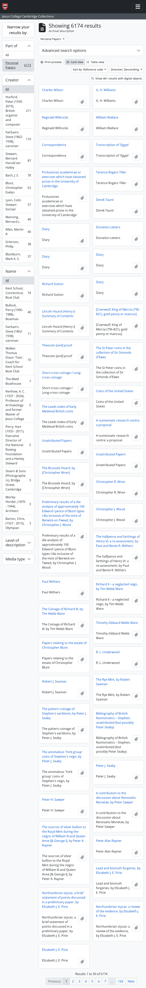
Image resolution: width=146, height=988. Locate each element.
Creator (12, 80)
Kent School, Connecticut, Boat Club (18, 293)
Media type (15, 559)
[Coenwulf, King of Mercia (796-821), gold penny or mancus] (118, 311)
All (7, 55)
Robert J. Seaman (54, 681)
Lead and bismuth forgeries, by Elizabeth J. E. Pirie (118, 870)
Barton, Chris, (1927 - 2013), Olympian (18, 523)
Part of (11, 45)
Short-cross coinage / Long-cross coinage (61, 375)
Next (131, 981)
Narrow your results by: (18, 29)
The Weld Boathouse (18, 381)
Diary (46, 229)
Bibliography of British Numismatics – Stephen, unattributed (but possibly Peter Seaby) (115, 720)
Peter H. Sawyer (53, 799)
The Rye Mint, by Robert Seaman (113, 681)
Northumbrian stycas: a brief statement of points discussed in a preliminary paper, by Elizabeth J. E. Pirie (63, 900)
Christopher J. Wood (110, 509)
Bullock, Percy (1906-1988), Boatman (18, 312)
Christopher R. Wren (110, 482)
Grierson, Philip (18, 244)
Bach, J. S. (18, 176)
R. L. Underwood (108, 652)
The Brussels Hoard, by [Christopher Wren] (58, 470)
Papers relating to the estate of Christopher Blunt (64, 645)
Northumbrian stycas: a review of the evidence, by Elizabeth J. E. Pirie (118, 911)
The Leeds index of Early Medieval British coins (59, 409)
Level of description (15, 542)
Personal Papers (18, 65)
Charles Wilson (52, 90)
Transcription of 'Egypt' (112, 145)
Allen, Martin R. (18, 231)
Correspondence (54, 145)
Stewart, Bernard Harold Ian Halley (18, 161)
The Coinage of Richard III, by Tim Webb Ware (62, 611)
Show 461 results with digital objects (118, 78)
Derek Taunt (105, 200)
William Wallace (107, 117)
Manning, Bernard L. (18, 219)
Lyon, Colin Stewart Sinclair (18, 204)
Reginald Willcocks (55, 117)
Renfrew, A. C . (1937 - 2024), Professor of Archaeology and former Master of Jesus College (18, 405)
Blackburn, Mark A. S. (18, 256)
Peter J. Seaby (105, 766)
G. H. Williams (106, 90)
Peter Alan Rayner (109, 841)
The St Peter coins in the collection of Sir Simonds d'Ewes (113, 352)
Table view (97, 62)
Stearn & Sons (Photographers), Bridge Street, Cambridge (18, 480)
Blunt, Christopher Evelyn (18, 187)
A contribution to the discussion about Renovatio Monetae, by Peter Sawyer (116, 797)
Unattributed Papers (57, 440)
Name (11, 271)
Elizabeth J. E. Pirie (55, 950)
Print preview (53, 62)
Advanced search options (64, 50)
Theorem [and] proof (57, 345)
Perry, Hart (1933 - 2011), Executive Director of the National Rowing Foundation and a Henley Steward (18, 445)
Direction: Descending (125, 69)
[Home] (6, 7)
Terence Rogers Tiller (111, 172)
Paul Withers (51, 581)
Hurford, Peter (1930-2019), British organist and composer (18, 111)
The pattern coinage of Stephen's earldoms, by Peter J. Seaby (64, 713)
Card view (76, 62)
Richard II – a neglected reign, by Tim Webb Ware (117, 586)
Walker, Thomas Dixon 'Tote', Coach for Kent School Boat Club (18, 359)
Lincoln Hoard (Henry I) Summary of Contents (58, 313)
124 (120, 981)
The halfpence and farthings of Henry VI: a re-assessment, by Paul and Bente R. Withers (118, 541)
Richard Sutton (52, 284)
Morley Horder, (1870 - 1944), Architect (18, 504)
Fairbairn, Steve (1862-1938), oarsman (18, 139)
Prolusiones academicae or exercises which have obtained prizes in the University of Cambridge (64, 179)
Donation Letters (108, 227)
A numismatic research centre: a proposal (118, 422)
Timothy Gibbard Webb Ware (117, 623)
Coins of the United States (114, 391)
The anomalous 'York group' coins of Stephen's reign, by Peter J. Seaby (62, 756)
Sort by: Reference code (88, 69)
